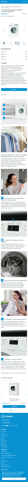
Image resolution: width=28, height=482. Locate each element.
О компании (3, 431)
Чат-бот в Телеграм (5, 420)
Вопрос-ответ (4, 440)
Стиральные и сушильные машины (13, 6)
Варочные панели (5, 464)
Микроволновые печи (5, 466)
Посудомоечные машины (6, 457)
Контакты (3, 437)
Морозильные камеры (6, 453)
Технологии (3, 442)
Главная (2, 6)
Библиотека (3, 444)
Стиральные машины (5, 7)
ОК (14, 478)
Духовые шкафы (4, 461)
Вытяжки (3, 463)
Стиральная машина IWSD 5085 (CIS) (14, 399)
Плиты (2, 459)
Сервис (2, 438)
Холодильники (4, 451)
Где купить (14, 89)
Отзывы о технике (5, 435)
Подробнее (14, 406)
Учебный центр (4, 446)
